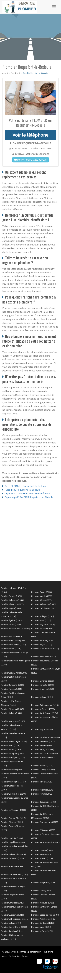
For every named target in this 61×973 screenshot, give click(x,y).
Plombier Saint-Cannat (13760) (13, 640)
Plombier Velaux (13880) (11, 922)
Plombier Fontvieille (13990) (12, 866)
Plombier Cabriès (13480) (11, 713)
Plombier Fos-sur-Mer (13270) (13, 818)
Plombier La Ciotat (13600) (12, 838)
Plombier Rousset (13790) (42, 628)
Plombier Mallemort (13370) (12, 709)
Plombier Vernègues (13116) (13, 757)
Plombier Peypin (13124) (41, 644)
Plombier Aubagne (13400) (42, 749)
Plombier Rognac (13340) (42, 729)
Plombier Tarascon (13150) (12, 769)
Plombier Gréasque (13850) (43, 769)
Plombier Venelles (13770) (42, 745)
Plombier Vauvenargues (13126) (44, 822)
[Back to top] (52, 964)
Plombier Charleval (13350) (12, 604)
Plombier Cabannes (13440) (12, 600)
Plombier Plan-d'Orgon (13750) (14, 741)
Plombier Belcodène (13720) (43, 656)
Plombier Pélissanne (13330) (43, 830)
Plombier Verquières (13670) (13, 721)
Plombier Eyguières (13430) (12, 914)
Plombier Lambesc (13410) (12, 902)
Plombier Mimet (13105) (11, 648)
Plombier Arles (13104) (10, 745)
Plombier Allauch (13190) (11, 636)
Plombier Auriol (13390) (41, 927)
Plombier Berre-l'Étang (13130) (14, 927)
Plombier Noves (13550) (11, 624)
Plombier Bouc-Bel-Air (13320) (13, 644)
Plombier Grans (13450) (41, 890)
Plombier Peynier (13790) (11, 596)
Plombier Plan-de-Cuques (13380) (45, 737)
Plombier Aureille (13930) (42, 596)
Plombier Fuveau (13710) (41, 793)
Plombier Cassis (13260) (41, 592)
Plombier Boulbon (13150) (42, 640)
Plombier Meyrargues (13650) (13, 781)
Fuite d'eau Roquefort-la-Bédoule (22, 489)
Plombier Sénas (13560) (41, 600)
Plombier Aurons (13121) (41, 781)
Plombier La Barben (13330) (43, 709)
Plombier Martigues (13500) (12, 753)
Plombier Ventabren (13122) (43, 918)
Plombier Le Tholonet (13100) (13, 810)
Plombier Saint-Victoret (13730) (14, 672)
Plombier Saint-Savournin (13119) (45, 842)
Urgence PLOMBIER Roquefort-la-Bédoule (27, 493)
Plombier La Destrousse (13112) (14, 918)
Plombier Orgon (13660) (11, 608)
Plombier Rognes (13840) (11, 689)
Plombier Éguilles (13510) (11, 620)
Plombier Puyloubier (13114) (43, 741)
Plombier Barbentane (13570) (43, 604)
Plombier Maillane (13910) (42, 697)
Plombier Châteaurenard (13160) (45, 705)
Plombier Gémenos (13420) (12, 858)
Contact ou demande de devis (32, 159)
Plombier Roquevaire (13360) (43, 801)
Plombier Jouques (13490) (42, 902)
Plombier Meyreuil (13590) (12, 822)
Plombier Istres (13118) (41, 620)
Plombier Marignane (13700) (43, 882)
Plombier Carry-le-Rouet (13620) (14, 874)
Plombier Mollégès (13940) (42, 616)
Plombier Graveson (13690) (43, 757)
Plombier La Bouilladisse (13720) (45, 648)
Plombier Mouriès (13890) (42, 858)
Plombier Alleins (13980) (11, 749)
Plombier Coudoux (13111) (12, 931)
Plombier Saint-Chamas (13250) (44, 713)
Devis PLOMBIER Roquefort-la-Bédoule (26, 486)
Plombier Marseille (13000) (42, 684)
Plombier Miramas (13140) (42, 789)
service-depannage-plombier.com (25, 951)
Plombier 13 (15, 73)
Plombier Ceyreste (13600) (12, 684)
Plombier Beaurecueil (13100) (13, 793)
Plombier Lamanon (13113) (42, 680)
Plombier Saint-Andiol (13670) (13, 854)
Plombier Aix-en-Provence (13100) (15, 628)
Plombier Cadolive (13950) (42, 608)
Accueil (5, 73)
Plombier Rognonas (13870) (43, 624)
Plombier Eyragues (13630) (42, 689)
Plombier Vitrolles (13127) (42, 765)
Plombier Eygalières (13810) (13, 842)
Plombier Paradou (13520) (42, 850)
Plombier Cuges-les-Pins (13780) (45, 914)
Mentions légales (20, 956)
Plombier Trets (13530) (41, 854)
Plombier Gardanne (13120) (43, 922)
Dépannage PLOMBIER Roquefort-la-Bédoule (29, 497)
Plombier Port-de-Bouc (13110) (44, 753)
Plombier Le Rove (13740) (42, 931)
